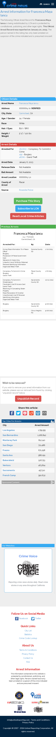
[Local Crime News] (36, 695)
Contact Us (28, 658)
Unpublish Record (28, 398)
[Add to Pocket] (25, 413)
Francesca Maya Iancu (28, 103)
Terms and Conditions (40, 720)
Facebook (23, 618)
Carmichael (24, 113)
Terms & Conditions (28, 650)
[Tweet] (18, 413)
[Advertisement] (28, 67)
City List (28, 631)
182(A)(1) (23, 149)
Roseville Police (26, 190)
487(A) (22, 157)
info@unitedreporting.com (18, 720)
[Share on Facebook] (12, 413)
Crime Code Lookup (28, 638)
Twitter (38, 618)
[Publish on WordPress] (38, 413)
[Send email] (44, 413)
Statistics (28, 634)
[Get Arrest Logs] (15, 702)
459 (20, 154)
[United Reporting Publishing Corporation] (19, 695)
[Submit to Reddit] (31, 413)
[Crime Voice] (38, 709)
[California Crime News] (40, 702)
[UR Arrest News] (19, 709)
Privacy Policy (28, 654)
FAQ (28, 662)
